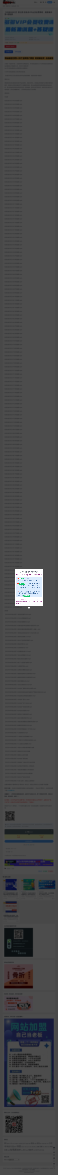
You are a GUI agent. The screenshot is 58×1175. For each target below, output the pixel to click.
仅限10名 (21, 578)
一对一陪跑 (22, 583)
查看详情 (27, 595)
